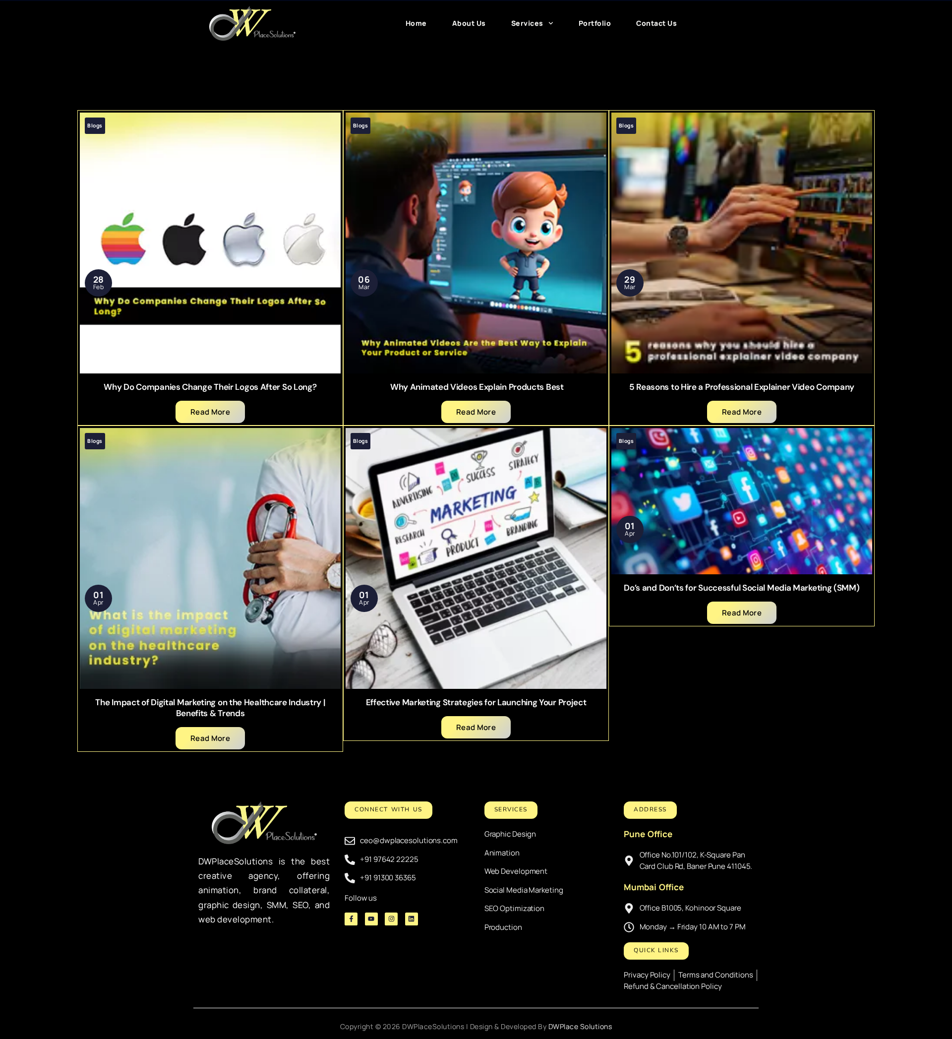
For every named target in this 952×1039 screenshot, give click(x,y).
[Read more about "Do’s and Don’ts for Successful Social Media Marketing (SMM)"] (741, 501)
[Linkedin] (411, 919)
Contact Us (656, 23)
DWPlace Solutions (580, 1026)
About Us (469, 23)
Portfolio (595, 23)
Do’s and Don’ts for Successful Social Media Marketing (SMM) (741, 587)
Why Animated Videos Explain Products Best (475, 386)
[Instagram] (391, 919)
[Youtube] (371, 919)
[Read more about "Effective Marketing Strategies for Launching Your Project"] (476, 558)
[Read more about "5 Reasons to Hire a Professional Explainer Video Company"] (741, 243)
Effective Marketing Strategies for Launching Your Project (476, 702)
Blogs (95, 125)
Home (416, 23)
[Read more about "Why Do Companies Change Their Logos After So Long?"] (210, 243)
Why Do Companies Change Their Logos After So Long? (210, 386)
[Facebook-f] (351, 919)
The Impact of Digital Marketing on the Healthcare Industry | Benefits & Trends (210, 708)
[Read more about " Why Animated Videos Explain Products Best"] (476, 243)
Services (527, 23)
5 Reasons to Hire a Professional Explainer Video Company (741, 386)
